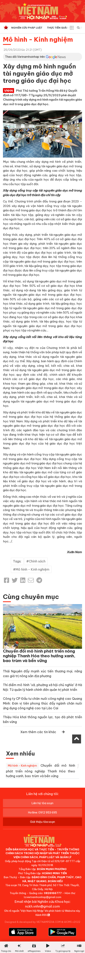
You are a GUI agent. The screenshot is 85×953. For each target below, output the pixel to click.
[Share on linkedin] (22, 580)
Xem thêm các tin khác (38, 732)
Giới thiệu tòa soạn (42, 822)
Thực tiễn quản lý (59, 27)
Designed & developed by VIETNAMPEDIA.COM (33, 921)
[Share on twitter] (15, 580)
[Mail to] (31, 580)
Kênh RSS (41, 914)
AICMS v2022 (72, 921)
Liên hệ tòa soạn (42, 803)
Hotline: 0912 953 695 (42, 812)
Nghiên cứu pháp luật (26, 27)
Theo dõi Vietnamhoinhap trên (25, 57)
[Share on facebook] (6, 580)
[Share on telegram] (39, 580)
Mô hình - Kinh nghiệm (38, 39)
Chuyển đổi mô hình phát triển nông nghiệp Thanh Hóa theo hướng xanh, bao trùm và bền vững (39, 655)
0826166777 (53, 893)
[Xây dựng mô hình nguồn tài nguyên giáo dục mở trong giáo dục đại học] (42, 134)
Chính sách (37, 561)
